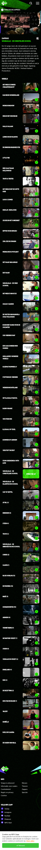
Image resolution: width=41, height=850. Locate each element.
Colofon (4, 795)
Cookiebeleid (5, 789)
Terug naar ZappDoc (12, 10)
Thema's (25, 786)
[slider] (21, 31)
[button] (10, 24)
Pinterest (7, 819)
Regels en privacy (7, 792)
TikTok (6, 809)
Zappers (25, 789)
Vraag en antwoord (7, 783)
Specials (25, 792)
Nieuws (24, 783)
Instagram (7, 812)
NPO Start (8, 823)
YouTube (7, 816)
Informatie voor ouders (9, 786)
